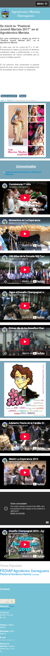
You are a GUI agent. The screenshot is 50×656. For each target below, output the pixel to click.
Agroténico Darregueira (31, 570)
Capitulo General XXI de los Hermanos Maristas (24, 173)
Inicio (2, 100)
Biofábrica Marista (21, 574)
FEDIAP (6, 570)
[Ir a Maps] (7, 601)
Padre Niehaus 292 (7, 607)
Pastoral (23, 96)
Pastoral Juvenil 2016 (9, 96)
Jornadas (35, 574)
